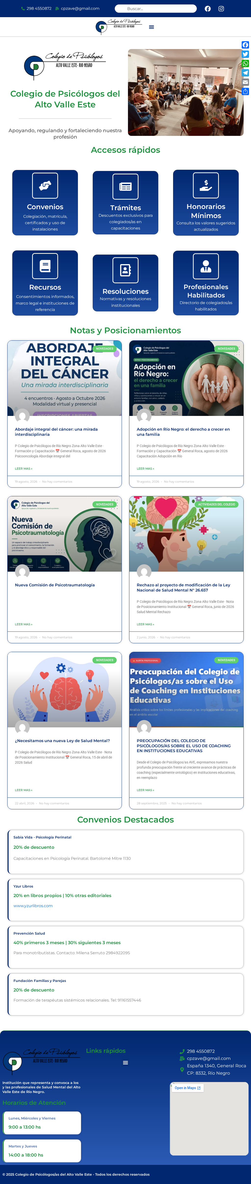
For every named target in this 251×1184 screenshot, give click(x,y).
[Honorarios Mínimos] (206, 185)
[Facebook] (245, 45)
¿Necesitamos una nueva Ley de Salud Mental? (62, 740)
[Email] (245, 82)
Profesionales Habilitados (206, 291)
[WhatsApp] (245, 63)
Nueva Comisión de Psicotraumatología (55, 585)
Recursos (45, 287)
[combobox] (156, 8)
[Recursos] (45, 266)
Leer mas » (23, 468)
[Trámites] (125, 187)
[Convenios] (45, 186)
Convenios (45, 207)
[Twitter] (245, 54)
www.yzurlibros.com (33, 905)
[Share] (245, 91)
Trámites (125, 208)
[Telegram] (245, 72)
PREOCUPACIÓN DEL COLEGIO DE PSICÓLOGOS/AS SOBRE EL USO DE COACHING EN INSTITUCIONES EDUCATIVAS (184, 745)
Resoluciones (125, 291)
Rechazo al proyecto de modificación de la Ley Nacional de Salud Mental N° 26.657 (183, 587)
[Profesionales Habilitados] (206, 266)
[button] (152, 27)
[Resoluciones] (125, 270)
